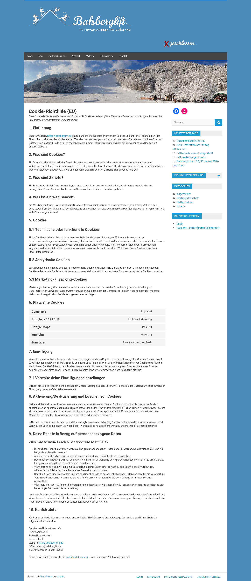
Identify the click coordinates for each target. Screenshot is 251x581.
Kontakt (124, 56)
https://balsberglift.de (59, 135)
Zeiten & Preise (57, 56)
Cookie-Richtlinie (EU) (209, 577)
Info (40, 56)
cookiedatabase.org (77, 557)
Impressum (153, 577)
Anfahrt (76, 56)
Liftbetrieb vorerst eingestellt (195, 153)
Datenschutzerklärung (178, 577)
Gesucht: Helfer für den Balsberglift (198, 227)
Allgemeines (184, 194)
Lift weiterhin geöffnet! (191, 157)
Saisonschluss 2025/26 (191, 141)
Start (29, 56)
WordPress (46, 576)
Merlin (61, 576)
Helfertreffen (185, 202)
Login (180, 223)
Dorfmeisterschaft (188, 198)
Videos (90, 56)
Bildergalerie (107, 56)
